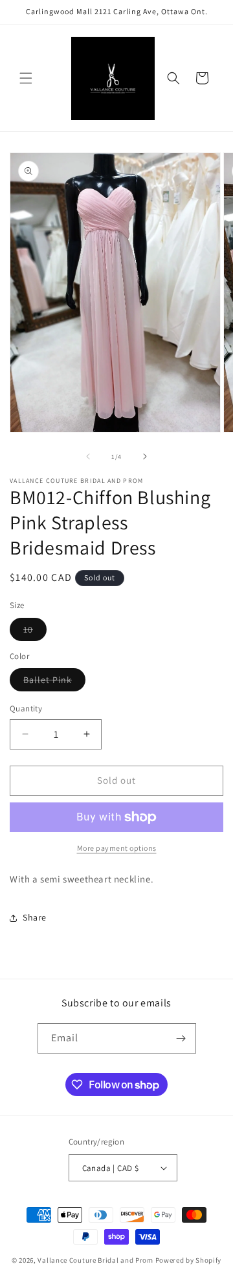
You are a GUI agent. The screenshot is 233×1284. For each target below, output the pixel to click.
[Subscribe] (181, 1038)
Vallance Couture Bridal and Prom (95, 1260)
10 (35, 632)
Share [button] (35, 917)
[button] (26, 78)
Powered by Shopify (188, 1260)
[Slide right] (145, 456)
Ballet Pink (54, 682)
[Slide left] (88, 456)
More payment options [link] (117, 848)
